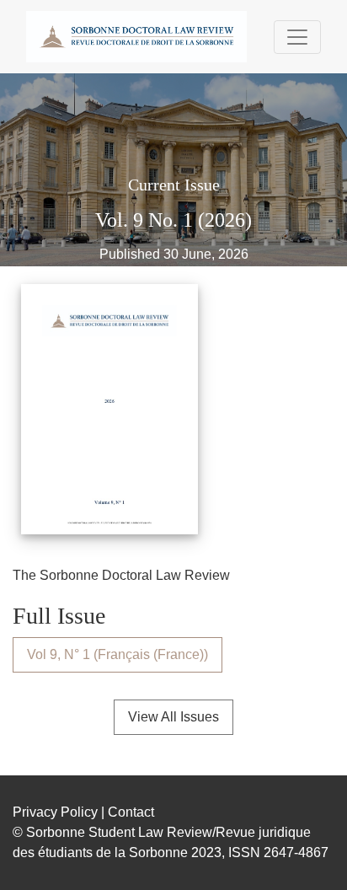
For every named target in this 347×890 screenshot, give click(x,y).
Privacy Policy (55, 812)
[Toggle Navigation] (297, 37)
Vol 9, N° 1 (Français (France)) (117, 654)
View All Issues (173, 717)
